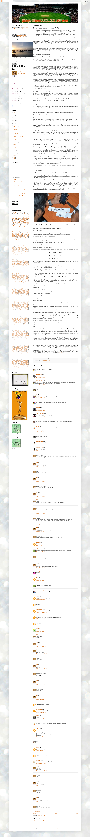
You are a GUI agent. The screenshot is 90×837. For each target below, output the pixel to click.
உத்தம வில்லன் (19, 279)
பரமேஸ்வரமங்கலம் (15, 337)
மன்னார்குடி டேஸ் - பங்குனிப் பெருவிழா (19, 193)
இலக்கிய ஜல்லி (14, 278)
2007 (14, 158)
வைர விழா (22, 28)
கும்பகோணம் (14, 249)
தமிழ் (23, 237)
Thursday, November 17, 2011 (41, 705)
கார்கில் (28, 290)
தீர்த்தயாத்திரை (23, 241)
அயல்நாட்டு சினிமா (17, 247)
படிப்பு (13, 336)
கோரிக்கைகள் (22, 297)
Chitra (37, 388)
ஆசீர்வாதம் (13, 273)
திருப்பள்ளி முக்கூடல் (21, 322)
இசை (20, 213)
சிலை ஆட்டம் (21, 36)
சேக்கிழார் (13, 309)
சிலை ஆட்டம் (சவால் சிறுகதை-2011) (20, 134)
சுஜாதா (13, 241)
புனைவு (49, 360)
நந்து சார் (21, 331)
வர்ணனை (19, 359)
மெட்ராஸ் (17, 351)
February (15, 153)
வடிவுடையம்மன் (19, 259)
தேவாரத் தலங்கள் (15, 227)
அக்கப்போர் (25, 217)
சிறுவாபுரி (21, 305)
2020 (14, 112)
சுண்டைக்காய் (26, 307)
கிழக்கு (16, 292)
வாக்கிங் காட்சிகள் (25, 360)
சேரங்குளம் (17, 309)
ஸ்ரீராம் (16, 367)
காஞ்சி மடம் (26, 289)
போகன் (22, 345)
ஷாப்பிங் (28, 365)
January (15, 155)
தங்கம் (19, 316)
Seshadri (37, 747)
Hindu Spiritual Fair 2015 (20, 263)
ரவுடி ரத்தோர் (26, 352)
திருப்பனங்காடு (15, 322)
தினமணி (26, 251)
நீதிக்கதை (26, 237)
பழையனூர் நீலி (22, 254)
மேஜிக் (20, 351)
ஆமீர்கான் (13, 275)
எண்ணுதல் (18, 281)
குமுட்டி (20, 293)
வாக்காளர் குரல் (19, 360)
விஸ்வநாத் (38, 740)
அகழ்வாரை (27, 265)
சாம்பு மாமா (20, 303)
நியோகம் (13, 334)
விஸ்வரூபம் (20, 363)
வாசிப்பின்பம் (25, 226)
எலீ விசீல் (18, 282)
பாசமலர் (14, 338)
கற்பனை (27, 288)
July (15, 145)
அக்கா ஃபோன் (20, 246)
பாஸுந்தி (24, 339)
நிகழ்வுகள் (24, 253)
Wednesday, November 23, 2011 (41, 770)
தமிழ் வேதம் (17, 318)
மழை (12, 238)
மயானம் (27, 347)
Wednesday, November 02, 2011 (41, 574)
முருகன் (25, 350)
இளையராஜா (24, 235)
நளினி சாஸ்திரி (20, 332)
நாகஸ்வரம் (17, 234)
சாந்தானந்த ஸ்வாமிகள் (15, 303)
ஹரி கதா (23, 367)
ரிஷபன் (37, 434)
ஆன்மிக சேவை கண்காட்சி (24, 274)
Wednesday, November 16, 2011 (41, 580)
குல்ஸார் (27, 294)
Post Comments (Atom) (41, 815)
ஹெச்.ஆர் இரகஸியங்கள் (18, 140)
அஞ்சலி (23, 238)
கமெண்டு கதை (20, 248)
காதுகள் (13, 290)
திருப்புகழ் (26, 322)
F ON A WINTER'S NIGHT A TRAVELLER (17, 262)
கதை (17, 236)
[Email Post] (48, 358)
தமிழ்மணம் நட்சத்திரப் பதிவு (20, 233)
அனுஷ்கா (26, 267)
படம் (16, 220)
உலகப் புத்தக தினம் (25, 280)
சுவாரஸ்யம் (18, 217)
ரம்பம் (19, 352)
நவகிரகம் (25, 332)
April (15, 150)
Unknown (37, 596)
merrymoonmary (49, 828)
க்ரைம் (20, 240)
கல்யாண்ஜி (16, 289)
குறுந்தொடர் (23, 221)
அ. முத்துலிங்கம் (23, 265)
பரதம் (28, 336)
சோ (19, 310)
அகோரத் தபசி (15, 266)
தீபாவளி (23, 252)
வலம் (23, 259)
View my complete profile (22, 73)
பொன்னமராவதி (18, 345)
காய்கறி (19, 290)
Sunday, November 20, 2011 (41, 763)
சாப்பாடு (26, 230)
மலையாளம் (27, 348)
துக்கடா (13, 231)
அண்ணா (26, 246)
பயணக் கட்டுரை (26, 218)
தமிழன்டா (16, 317)
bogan (37, 577)
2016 (14, 117)
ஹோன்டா (21, 368)
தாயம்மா (20, 319)
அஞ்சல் (25, 266)
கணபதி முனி (19, 215)
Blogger (57, 828)
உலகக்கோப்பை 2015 (19, 280)
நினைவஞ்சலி (26, 333)
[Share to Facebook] (38, 360)
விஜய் (16, 362)
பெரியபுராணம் (18, 244)
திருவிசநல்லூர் (14, 324)
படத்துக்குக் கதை (26, 335)
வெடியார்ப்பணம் (16, 133)
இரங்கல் (21, 223)
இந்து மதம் (19, 239)
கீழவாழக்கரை (20, 292)
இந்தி (15, 276)
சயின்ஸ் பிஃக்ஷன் (19, 250)
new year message (15, 265)
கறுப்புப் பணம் (23, 288)
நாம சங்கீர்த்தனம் (19, 253)
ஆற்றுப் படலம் (23, 275)
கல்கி (12, 289)
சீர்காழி (17, 307)
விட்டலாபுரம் (20, 362)
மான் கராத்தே (26, 349)
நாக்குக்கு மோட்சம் (16, 183)
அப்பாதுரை (38, 426)
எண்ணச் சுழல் (14, 281)
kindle (25, 264)
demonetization (19, 235)
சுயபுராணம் (14, 226)
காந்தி (16, 290)
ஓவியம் (23, 239)
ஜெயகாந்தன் (27, 311)
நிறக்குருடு (17, 334)
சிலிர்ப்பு (24, 305)
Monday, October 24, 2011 (40, 370)
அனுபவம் (14, 212)
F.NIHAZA (38, 715)
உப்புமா (23, 279)
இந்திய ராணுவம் (19, 276)
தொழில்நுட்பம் (16, 224)
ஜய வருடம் (13, 311)
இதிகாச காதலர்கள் (23, 247)
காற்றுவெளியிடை (15, 291)
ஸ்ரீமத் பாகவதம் (25, 366)
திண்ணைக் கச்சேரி (23, 219)
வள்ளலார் (14, 360)
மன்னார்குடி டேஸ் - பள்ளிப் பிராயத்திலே (19, 189)
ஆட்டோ (23, 273)
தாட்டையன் (16, 319)
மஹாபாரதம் (24, 224)
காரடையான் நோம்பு (23, 290)
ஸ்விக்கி (19, 367)
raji (36, 394)
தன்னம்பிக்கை (26, 316)
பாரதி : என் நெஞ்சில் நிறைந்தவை (18, 181)
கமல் (19, 288)
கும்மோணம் (18, 249)
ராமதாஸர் (27, 353)
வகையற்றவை (26, 220)
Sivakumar (38, 407)
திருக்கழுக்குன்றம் (25, 320)
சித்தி (24, 250)
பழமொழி (23, 337)
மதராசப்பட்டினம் (17, 347)
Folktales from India (18, 238)
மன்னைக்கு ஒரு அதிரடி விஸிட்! (19, 136)
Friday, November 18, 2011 (40, 736)
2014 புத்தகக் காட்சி (23, 260)
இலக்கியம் (19, 278)
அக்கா (18, 266)
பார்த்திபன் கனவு (14, 339)
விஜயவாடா (13, 362)
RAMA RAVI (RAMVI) (40, 413)
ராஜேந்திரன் (20, 353)
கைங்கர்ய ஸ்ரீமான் (15, 296)
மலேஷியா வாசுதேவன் (22, 348)
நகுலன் (19, 330)
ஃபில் (19, 265)
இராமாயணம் (25, 231)
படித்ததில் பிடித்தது (18, 216)
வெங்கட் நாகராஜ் (39, 374)
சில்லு (16, 306)
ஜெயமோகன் (15, 312)
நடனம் (23, 330)
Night (14, 264)
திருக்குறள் (13, 252)
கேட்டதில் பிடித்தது (20, 295)
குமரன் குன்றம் (16, 293)
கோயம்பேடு (17, 297)
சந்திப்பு (23, 240)
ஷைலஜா (37, 628)
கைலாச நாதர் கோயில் (22, 296)
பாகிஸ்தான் (27, 337)
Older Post (76, 813)
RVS (37, 454)
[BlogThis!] (35, 360)
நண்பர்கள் (26, 330)
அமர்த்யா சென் (26, 268)
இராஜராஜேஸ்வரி (39, 571)
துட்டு (23, 324)
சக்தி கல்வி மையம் (39, 602)
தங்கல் (22, 316)
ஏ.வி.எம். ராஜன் (19, 283)
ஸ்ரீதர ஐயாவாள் (20, 366)
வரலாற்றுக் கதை (15, 359)
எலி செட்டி (14, 282)
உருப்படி (26, 279)
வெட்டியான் (14, 364)
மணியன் (13, 347)
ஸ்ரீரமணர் (13, 260)
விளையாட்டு (20, 222)
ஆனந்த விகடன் (27, 273)
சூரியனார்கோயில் (14, 308)
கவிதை (27, 239)
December (16, 126)
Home (56, 813)
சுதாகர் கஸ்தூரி (14, 237)
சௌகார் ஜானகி (23, 310)
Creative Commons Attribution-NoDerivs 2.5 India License (20, 206)
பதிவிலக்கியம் (15, 179)
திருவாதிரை (21, 323)
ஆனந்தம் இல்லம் (15, 274)
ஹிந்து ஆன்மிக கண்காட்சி (15, 368)
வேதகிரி (27, 364)
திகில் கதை (19, 320)
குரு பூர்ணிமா (26, 293)
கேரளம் (28, 295)
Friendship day (26, 262)
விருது (17, 363)
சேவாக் (13, 310)
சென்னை (26, 308)
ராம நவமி (24, 353)
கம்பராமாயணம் (14, 232)
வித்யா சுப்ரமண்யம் (25, 362)
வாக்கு (13, 361)
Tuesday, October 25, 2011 (40, 431)
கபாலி (16, 248)
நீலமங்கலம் (21, 334)
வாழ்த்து (19, 361)
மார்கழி (16, 350)
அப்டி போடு (24, 225)
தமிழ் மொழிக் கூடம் (21, 317)
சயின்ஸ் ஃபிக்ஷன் (25, 236)
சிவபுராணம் (23, 306)
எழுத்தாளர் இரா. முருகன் (23, 282)
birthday (17, 264)
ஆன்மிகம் (27, 215)
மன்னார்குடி (14, 218)
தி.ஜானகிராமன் (14, 320)
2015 (14, 118)
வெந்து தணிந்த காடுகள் (20, 364)
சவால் (44, 360)
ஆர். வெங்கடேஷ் (18, 275)
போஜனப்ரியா (18, 245)
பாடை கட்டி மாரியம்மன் (19, 338)
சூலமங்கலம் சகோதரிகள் (21, 308)
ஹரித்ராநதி (26, 367)
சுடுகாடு (21, 307)
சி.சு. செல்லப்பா (16, 304)
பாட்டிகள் (27, 338)
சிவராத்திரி (27, 306)
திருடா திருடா (19, 321)
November (16, 128)
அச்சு (23, 246)
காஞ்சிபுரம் (26, 248)
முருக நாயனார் (20, 350)
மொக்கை (13, 230)
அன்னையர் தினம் (14, 268)
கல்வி (23, 248)
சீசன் (13, 307)
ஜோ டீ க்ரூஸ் (25, 312)
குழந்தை (13, 295)
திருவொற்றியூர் (18, 252)
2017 (14, 115)
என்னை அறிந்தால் (23, 281)
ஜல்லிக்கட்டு (22, 311)
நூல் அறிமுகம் (26, 334)
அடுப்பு (28, 266)
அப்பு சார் (21, 268)
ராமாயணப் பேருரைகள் (16, 354)
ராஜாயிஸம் (16, 353)
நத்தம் (18, 331)
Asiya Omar (38, 760)
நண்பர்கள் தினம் (14, 331)
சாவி (12, 304)
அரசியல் (22, 230)
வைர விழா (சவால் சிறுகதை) (17, 191)
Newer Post (35, 813)
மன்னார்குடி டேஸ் (15, 187)
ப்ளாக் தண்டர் (21, 346)
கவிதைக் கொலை (21, 289)
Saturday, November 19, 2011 (41, 750)
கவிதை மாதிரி (26, 223)
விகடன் (22, 361)
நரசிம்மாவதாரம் (15, 332)
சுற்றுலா (27, 250)
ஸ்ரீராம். (37, 420)
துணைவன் (24, 325)
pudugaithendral (39, 702)
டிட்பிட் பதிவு (19, 237)
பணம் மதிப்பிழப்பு (24, 336)
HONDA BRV (13, 263)
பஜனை (19, 335)
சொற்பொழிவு (17, 241)
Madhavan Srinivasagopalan (41, 400)
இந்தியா (24, 276)
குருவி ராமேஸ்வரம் (21, 294)
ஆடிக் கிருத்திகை (18, 273)
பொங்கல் (23, 244)
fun (23, 264)
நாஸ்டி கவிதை (21, 333)
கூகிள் (16, 295)
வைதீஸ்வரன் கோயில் (23, 365)
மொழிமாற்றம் (24, 351)
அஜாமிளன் (21, 266)
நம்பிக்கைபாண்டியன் (39, 548)
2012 (14, 123)
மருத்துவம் (13, 348)
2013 (14, 121)
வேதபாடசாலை (14, 365)
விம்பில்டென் (13, 363)
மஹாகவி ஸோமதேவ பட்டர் (16, 349)
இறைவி (27, 277)
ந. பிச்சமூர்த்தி (15, 330)
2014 (14, 120)
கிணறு (20, 291)
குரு (22, 293)
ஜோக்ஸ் (19, 226)
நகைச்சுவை (16, 219)
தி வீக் (27, 319)
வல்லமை (28, 359)
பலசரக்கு (20, 337)
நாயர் (16, 333)
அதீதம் (13, 247)
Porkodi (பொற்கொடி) (39, 368)
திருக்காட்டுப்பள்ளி (14, 321)
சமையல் (19, 232)
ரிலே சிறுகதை (22, 354)
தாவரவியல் (23, 319)
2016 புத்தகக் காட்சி (19, 261)
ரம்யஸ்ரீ (22, 352)
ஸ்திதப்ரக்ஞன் (15, 366)
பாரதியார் (26, 254)
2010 (14, 157)
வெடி (28, 363)
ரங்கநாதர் (16, 352)
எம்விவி (28, 281)
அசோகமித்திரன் (19, 231)
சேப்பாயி (13, 251)
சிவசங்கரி (19, 306)
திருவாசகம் (17, 323)
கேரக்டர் (25, 295)
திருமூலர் (13, 323)
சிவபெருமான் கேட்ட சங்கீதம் (17, 185)
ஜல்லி (19, 311)
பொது (15, 213)
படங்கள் (22, 335)
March (15, 152)
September (16, 142)
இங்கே (60, 352)
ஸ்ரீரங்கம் (13, 367)
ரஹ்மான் (14, 259)
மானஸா (21, 220)
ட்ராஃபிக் (16, 316)
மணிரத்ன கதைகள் (24, 245)
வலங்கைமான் (24, 359)
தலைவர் (13, 319)
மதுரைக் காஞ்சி (23, 347)
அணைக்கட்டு (18, 267)
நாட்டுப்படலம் (13, 253)
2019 (14, 114)
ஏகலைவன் (23, 283)
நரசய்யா (28, 331)
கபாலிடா (16, 288)
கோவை (16, 240)
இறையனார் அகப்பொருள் (20, 277)
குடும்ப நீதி (24, 292)
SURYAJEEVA (38, 542)
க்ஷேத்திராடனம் (14, 250)
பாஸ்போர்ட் (27, 339)
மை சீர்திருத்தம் (16, 137)
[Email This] (34, 360)
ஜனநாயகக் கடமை (16, 197)
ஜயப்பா (17, 311)
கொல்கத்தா (27, 296)
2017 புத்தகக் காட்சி (25, 261)
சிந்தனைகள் (13, 305)
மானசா (22, 349)
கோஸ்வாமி (26, 297)
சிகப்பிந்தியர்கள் (21, 304)
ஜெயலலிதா (19, 312)
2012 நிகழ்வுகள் (18, 260)
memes (28, 264)
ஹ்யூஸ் (24, 368)
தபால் (12, 317)
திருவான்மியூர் (26, 323)
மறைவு (17, 348)
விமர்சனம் (19, 218)
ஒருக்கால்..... (16, 139)
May (15, 148)
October (15, 129)
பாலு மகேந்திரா (20, 339)
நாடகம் (27, 252)
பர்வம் (18, 254)
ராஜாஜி (13, 353)
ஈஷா (23, 278)
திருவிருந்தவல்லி (19, 324)
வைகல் (18, 365)
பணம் (20, 336)
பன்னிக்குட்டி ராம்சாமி (39, 441)
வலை (13, 220)
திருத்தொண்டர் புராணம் (25, 321)
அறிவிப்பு (15, 239)
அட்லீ (13, 267)
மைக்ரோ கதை (23, 234)
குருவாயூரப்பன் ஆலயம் (15, 294)
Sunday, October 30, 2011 (40, 560)
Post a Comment (37, 811)
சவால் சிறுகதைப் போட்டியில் (21, 35)
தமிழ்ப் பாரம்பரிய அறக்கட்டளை (20, 251)
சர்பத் (27, 302)
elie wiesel (20, 264)
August (15, 144)
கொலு (13, 240)
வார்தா (16, 361)
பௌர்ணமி (16, 346)
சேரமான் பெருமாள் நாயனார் (24, 309)
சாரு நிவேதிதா (26, 303)
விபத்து (13, 246)
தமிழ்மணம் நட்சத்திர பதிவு (24, 318)
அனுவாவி (22, 267)
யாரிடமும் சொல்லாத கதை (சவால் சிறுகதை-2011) (19, 131)
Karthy (37, 615)
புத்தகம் (16, 223)
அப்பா (18, 268)
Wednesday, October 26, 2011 (41, 444)
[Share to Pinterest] (39, 360)
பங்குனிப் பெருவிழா (14, 335)
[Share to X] (37, 360)
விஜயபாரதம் (26, 361)
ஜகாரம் (27, 310)
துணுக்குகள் (19, 325)
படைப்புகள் (16, 336)
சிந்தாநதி (17, 305)
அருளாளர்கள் (16, 221)
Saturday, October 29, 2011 (40, 545)
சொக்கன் (16, 310)
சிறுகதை (46, 360)
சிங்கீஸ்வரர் (26, 304)
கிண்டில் (24, 291)
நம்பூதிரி (24, 331)
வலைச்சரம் (18, 230)
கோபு (27, 249)
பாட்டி (24, 338)
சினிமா (13, 215)
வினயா (27, 259)
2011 (14, 125)
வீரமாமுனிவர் (25, 363)
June (15, 147)
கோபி (13, 297)
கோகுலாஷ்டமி (23, 249)
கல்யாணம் (20, 236)
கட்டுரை (25, 213)
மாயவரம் (13, 350)
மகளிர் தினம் (26, 346)
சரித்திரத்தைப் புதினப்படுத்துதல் (21, 302)
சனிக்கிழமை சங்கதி (15, 225)
